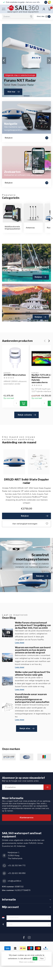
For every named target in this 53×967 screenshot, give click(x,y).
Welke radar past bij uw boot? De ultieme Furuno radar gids (32, 673)
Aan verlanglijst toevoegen (24, 523)
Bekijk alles (25, 728)
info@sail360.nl (14, 881)
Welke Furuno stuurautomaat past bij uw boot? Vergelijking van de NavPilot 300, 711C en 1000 (33, 625)
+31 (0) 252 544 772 (16, 865)
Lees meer (19, 642)
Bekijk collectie (25, 415)
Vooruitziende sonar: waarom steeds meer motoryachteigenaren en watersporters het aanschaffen (32, 698)
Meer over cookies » (27, 962)
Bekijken (25, 516)
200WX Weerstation (15, 375)
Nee (42, 958)
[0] (49, 9)
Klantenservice (26, 817)
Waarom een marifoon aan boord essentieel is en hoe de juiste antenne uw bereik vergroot (32, 650)
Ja (35, 958)
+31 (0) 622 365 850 (16, 873)
